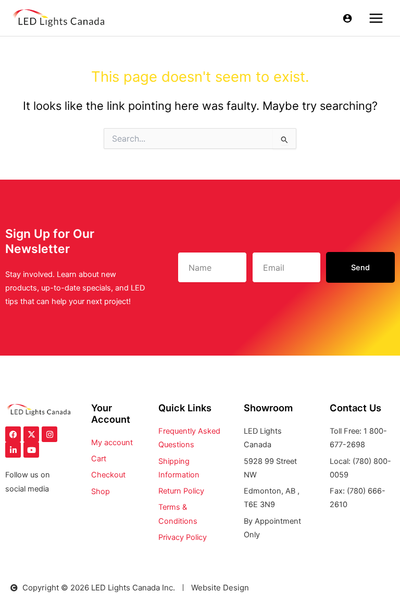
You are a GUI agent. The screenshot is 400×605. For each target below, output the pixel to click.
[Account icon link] (347, 18)
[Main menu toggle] (376, 18)
